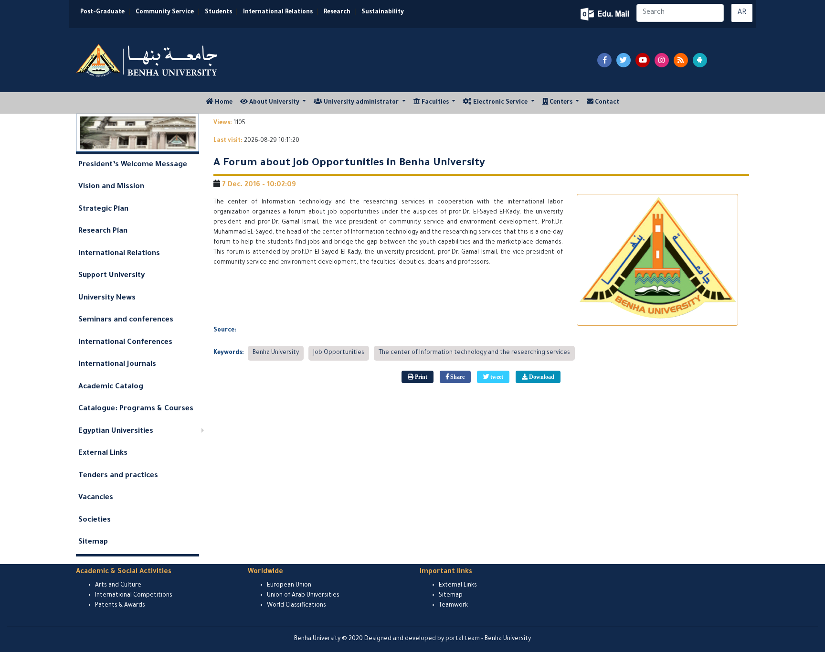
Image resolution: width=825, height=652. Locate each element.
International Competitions (133, 595)
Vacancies (95, 498)
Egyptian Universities (115, 432)
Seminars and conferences (125, 320)
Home (224, 102)
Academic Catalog (110, 387)
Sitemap (93, 542)
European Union (289, 585)
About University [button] (274, 102)
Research (337, 12)
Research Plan (102, 231)
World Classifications (296, 605)
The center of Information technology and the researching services (474, 353)
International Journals (117, 365)
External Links (102, 453)
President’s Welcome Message (132, 165)
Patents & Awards (120, 605)
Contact (606, 102)
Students (218, 12)
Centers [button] (561, 102)
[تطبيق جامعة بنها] (700, 60)
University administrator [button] (361, 102)
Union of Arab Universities (303, 595)
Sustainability (382, 12)
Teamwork (453, 605)
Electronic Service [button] (500, 102)
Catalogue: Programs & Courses (135, 409)
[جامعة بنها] (148, 60)
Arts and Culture (118, 585)
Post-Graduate (102, 12)
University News (107, 298)
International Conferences (125, 343)
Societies (94, 520)
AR (742, 13)
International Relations (278, 12)
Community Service (165, 12)
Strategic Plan (103, 209)
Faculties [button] (435, 102)
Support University (111, 276)
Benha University (276, 353)
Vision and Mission (111, 187)
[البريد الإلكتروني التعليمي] (606, 14)
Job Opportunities (338, 353)
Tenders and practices (118, 476)
